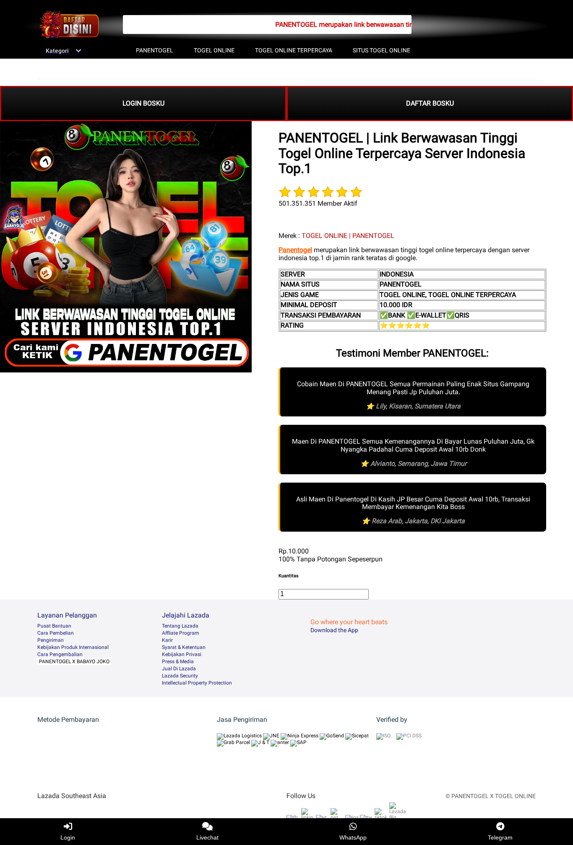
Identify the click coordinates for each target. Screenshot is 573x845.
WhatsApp (353, 837)
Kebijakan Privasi (181, 654)
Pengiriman (50, 640)
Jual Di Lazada (179, 669)
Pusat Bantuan (54, 626)
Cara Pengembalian (60, 654)
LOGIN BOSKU (143, 103)
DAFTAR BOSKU (430, 103)
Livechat (207, 837)
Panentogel (295, 250)
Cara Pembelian (55, 633)
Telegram (500, 837)
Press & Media (178, 661)
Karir (167, 640)
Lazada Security (180, 676)
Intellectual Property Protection (197, 683)
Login (67, 837)
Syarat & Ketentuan (184, 647)
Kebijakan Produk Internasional (73, 647)
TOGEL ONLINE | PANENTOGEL (348, 236)
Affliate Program (180, 633)
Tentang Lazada (180, 626)
